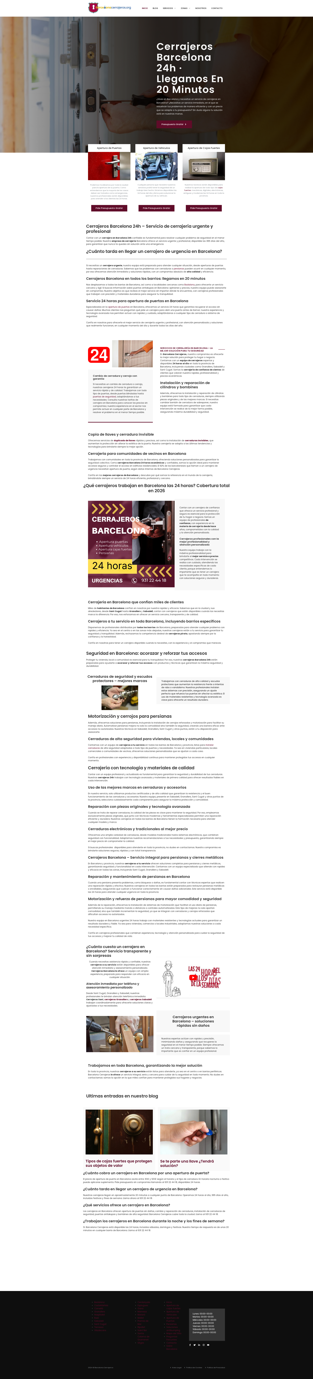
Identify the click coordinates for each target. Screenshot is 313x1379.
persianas (179, 268)
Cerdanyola (144, 1302)
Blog (155, 8)
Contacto (217, 8)
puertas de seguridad (104, 396)
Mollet (141, 1317)
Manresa (142, 1311)
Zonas (184, 8)
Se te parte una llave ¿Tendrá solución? (187, 1163)
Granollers (99, 1311)
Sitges (141, 1342)
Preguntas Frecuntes (171, 1338)
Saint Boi (142, 1330)
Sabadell (99, 1320)
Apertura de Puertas (172, 1319)
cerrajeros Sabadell (141, 999)
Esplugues (143, 1305)
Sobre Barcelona (171, 1347)
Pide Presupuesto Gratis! (109, 208)
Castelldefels (101, 1305)
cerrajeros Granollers (116, 999)
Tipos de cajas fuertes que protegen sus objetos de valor (119, 1163)
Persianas (171, 1324)
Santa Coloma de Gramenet (143, 1336)
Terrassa (98, 1327)
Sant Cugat (100, 1324)
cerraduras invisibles (196, 440)
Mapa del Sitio (173, 1333)
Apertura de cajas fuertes (173, 1307)
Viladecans (100, 1330)
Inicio (145, 8)
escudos (215, 681)
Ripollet (141, 1327)
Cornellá (98, 1308)
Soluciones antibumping (173, 1329)
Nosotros (200, 8)
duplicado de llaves (124, 440)
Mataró (141, 1314)
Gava (140, 1308)
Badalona (189, 284)
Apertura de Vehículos (172, 1313)
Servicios (168, 8)
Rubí (96, 1317)
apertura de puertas (119, 306)
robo (167, 687)
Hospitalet (99, 1314)
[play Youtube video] (193, 977)
